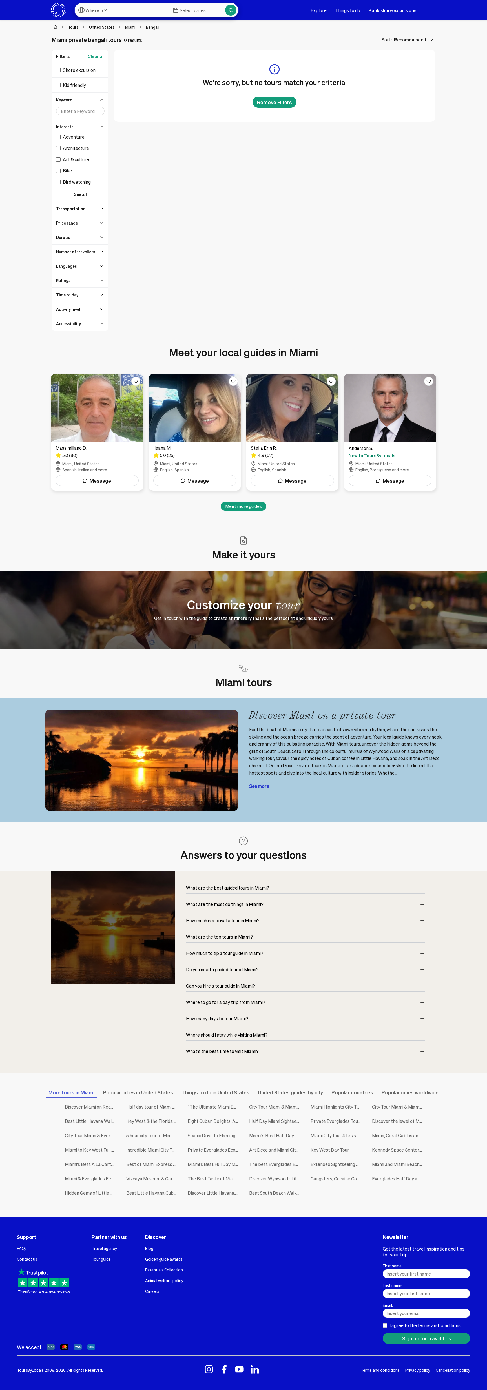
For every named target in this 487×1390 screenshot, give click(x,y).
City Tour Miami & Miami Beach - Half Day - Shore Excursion (398, 1107)
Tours (73, 27)
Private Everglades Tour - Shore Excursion (337, 1121)
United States (101, 27)
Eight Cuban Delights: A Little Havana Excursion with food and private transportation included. (214, 1121)
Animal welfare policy (164, 1280)
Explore (319, 10)
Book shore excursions (392, 10)
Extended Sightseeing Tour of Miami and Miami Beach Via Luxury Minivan (337, 1164)
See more (259, 786)
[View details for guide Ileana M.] (195, 432)
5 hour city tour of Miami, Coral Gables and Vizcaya (152, 1135)
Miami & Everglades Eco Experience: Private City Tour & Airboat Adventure (91, 1178)
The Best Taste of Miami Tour (214, 1178)
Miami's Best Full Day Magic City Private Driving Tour (214, 1164)
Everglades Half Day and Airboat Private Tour (398, 1178)
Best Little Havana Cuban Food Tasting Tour (152, 1193)
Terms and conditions (380, 1370)
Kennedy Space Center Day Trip (398, 1150)
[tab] (71, 1092)
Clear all (96, 56)
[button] (80, 100)
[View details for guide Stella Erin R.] (292, 432)
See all (80, 194)
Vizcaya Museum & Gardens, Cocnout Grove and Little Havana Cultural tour (152, 1178)
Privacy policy (417, 1370)
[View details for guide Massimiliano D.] (97, 432)
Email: (388, 1305)
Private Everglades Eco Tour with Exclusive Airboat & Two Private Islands (214, 1150)
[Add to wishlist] (135, 381)
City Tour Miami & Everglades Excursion (91, 1135)
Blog (149, 1248)
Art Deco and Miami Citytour (275, 1150)
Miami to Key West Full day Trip (91, 1150)
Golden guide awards (164, 1259)
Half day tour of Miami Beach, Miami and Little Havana (152, 1107)
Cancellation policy (453, 1370)
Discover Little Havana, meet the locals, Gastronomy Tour (214, 1193)
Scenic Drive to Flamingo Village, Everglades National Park (214, 1135)
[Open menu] (429, 10)
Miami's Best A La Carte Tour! (91, 1164)
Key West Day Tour (330, 1150)
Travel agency (104, 1248)
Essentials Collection (164, 1269)
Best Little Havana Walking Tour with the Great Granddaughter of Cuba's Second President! (91, 1121)
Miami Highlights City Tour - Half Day (337, 1107)
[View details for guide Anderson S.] (390, 432)
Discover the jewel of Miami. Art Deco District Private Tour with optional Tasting (398, 1121)
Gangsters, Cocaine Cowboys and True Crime (337, 1178)
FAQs (22, 1248)
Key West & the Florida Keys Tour (152, 1121)
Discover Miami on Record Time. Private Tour (91, 1107)
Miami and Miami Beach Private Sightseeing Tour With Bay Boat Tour (398, 1164)
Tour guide (101, 1259)
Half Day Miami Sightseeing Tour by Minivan (275, 1121)
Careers (152, 1291)
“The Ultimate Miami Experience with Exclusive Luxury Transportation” (214, 1107)
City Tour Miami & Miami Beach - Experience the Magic (275, 1107)
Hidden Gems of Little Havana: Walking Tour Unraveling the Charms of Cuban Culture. (91, 1193)
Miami (130, 27)
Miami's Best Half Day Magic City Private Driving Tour (275, 1135)
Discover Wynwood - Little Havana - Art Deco (275, 1178)
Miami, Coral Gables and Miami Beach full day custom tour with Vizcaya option (398, 1135)
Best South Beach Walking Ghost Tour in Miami (275, 1193)
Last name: (392, 1285)
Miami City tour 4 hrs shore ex (337, 1135)
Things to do (347, 10)
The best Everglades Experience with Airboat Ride (275, 1164)
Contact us (27, 1259)
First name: (392, 1265)
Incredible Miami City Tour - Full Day (152, 1150)
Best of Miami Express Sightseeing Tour (152, 1164)
